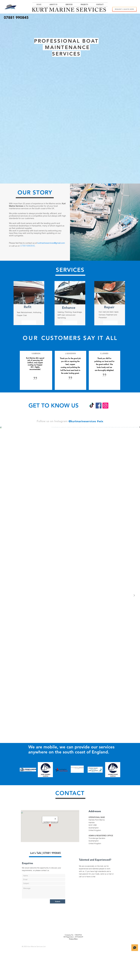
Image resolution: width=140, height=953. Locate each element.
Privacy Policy (73, 939)
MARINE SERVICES (78, 11)
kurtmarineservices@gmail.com (51, 243)
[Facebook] (98, 405)
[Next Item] (134, 595)
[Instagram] (105, 405)
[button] (124, 9)
